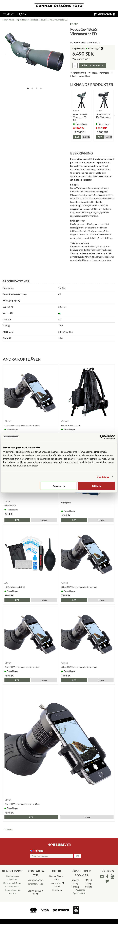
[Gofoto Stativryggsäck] (87, 392)
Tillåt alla (96, 486)
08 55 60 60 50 (35, 880)
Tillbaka (8, 829)
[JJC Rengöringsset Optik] (30, 553)
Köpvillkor (12, 879)
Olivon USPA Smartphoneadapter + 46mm (22, 667)
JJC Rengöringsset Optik (14, 587)
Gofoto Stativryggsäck (70, 425)
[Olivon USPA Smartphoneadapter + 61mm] (87, 553)
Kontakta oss (12, 876)
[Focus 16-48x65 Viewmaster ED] (34, 54)
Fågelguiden (66, 502)
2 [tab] (32, 88)
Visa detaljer (103, 477)
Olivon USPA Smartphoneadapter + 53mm (22, 425)
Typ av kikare (21, 20)
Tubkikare (33, 20)
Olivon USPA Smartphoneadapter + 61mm (79, 587)
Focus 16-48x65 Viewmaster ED (53, 20)
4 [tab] (41, 88)
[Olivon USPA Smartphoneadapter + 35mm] (59, 742)
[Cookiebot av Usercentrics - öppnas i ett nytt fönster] (102, 437)
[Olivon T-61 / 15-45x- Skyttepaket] (104, 99)
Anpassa (57, 486)
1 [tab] (28, 88)
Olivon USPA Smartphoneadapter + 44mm (79, 667)
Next (63, 54)
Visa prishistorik (79, 59)
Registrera (38, 850)
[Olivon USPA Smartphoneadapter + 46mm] (30, 634)
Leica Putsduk (10, 505)
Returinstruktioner (12, 883)
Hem (5, 20)
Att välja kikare (12, 886)
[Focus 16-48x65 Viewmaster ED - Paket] (81, 99)
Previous (5, 54)
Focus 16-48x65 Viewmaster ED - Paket (80, 117)
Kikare (11, 20)
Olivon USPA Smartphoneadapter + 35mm (22, 804)
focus (74, 24)
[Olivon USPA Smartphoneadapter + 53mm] (30, 392)
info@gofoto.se (35, 883)
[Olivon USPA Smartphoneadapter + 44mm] (87, 634)
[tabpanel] (34, 54)
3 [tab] (36, 88)
